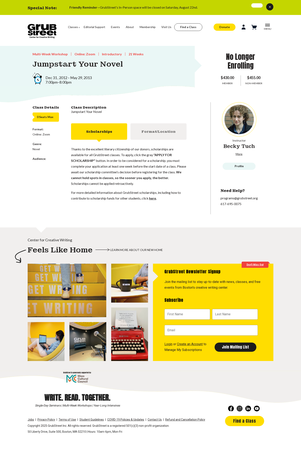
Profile (239, 166)
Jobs (31, 419)
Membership (148, 27)
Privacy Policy (46, 419)
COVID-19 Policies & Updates (125, 419)
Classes (73, 27)
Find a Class (188, 27)
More (239, 154)
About (130, 27)
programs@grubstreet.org (239, 198)
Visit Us (166, 27)
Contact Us (155, 419)
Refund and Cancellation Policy (185, 419)
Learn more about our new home (136, 250)
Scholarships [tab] (99, 131)
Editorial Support (94, 27)
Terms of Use (67, 419)
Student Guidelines (91, 419)
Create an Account (190, 344)
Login (168, 344)
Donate (224, 27)
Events (115, 27)
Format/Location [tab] (158, 131)
